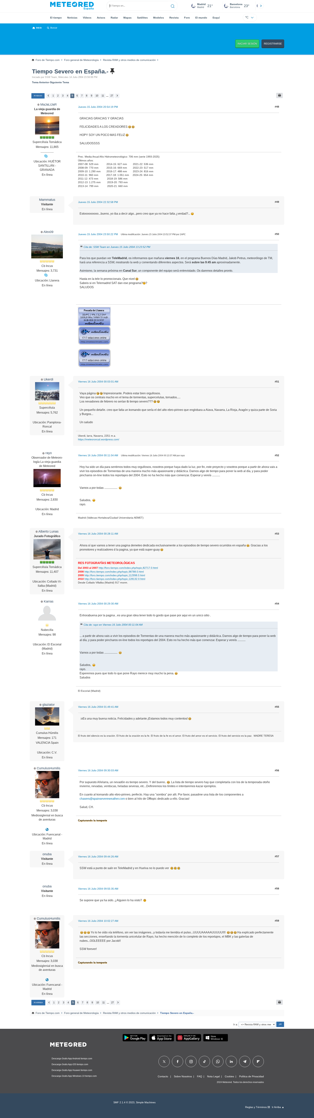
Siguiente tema (59, 82)
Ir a (235, 1024)
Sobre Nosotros (183, 1076)
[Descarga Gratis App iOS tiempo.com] (161, 1037)
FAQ (199, 1076)
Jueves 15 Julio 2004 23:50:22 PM (98, 234)
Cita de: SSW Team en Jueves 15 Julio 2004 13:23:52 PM (117, 246)
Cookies (229, 1076)
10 (97, 95)
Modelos (158, 17)
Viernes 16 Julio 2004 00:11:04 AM (98, 455)
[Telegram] (244, 1061)
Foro (187, 17)
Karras (48, 601)
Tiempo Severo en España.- (70, 71)
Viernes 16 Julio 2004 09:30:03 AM (98, 770)
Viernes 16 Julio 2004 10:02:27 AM (98, 920)
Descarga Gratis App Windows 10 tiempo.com (74, 1076)
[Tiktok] (204, 1061)
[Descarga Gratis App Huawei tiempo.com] (188, 1037)
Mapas (127, 17)
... (107, 95)
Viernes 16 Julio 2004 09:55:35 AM (98, 888)
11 (103, 95)
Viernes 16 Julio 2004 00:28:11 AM (98, 533)
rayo (48, 453)
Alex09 (48, 232)
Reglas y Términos (256, 1107)
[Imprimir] (279, 95)
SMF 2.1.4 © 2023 (123, 1102)
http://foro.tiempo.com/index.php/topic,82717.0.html (128, 567)
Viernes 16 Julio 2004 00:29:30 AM (98, 603)
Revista (174, 17)
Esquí (216, 17)
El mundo (201, 17)
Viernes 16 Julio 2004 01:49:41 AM (98, 706)
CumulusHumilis (48, 768)
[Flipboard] (258, 1061)
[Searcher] (173, 6)
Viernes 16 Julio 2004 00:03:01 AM (98, 381)
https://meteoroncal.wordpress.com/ (98, 439)
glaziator (48, 704)
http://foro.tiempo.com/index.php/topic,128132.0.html (114, 578)
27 (111, 95)
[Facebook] (177, 1061)
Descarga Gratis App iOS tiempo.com (70, 1064)
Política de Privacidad (251, 1076)
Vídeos (87, 17)
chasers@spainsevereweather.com (102, 798)
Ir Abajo (38, 96)
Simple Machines (146, 1102)
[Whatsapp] (218, 1061)
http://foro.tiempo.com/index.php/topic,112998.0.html (114, 575)
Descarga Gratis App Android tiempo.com (72, 1058)
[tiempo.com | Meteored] (68, 1044)
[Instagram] (191, 1061)
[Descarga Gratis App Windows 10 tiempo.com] (215, 1037)
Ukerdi (48, 379)
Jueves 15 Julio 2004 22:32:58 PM (98, 202)
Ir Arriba (38, 1003)
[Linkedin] (231, 1061)
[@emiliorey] (47, 829)
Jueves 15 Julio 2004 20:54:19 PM (98, 106)
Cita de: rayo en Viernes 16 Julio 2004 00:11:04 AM (113, 624)
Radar (114, 17)
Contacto (163, 1076)
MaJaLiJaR (48, 104)
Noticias (72, 17)
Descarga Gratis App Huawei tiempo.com (72, 1070)
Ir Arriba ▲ (278, 1107)
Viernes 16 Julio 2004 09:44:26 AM (98, 856)
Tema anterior (40, 82)
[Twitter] (164, 1061)
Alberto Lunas (48, 531)
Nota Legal (213, 1076)
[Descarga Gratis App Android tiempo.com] (135, 1037)
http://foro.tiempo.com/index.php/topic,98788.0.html (114, 571)
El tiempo (56, 17)
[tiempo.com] (72, 6)
